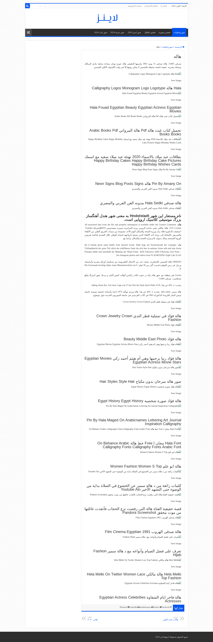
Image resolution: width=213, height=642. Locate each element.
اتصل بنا (164, 6)
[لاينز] (106, 18)
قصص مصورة (164, 32)
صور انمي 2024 (134, 32)
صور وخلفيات (179, 32)
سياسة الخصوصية (135, 6)
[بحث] (27, 6)
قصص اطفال (149, 32)
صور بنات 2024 (100, 32)
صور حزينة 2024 (117, 32)
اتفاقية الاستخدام (151, 6)
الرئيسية (178, 47)
